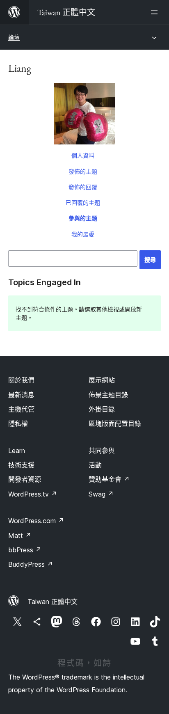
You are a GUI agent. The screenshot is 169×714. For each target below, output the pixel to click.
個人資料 (82, 155)
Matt (19, 535)
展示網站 (102, 380)
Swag (101, 494)
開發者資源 (24, 479)
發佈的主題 (83, 171)
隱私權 (18, 423)
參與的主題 (83, 218)
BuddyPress (30, 564)
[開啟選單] (156, 12)
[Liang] (84, 115)
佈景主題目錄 (108, 395)
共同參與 (102, 450)
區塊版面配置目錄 (115, 423)
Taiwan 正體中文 (52, 601)
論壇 (14, 37)
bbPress (24, 550)
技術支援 (21, 465)
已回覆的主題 (83, 202)
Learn (16, 450)
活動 (95, 465)
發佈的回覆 (83, 186)
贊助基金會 (109, 479)
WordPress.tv (32, 494)
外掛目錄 (102, 409)
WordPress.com (36, 521)
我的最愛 (82, 234)
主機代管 (21, 409)
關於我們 (21, 380)
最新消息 (21, 395)
